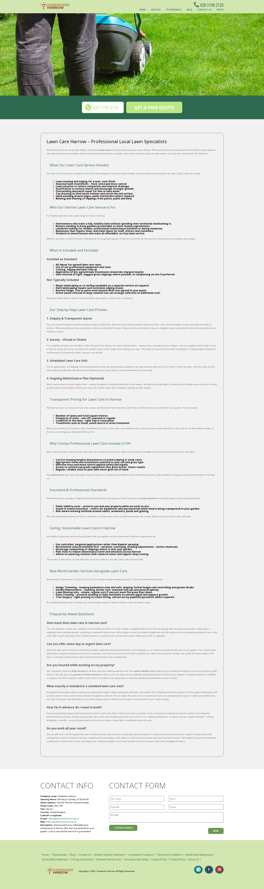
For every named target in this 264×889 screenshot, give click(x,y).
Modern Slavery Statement (109, 854)
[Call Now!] (211, 4)
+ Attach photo (123, 828)
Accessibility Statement (55, 859)
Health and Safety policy (199, 854)
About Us (193, 859)
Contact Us (204, 9)
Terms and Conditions (169, 854)
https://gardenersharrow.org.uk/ (61, 822)
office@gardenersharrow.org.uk (63, 818)
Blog (189, 9)
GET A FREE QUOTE (154, 107)
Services (156, 9)
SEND (216, 831)
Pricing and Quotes (82, 859)
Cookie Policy (159, 859)
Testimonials (174, 9)
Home (142, 9)
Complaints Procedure (141, 854)
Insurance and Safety (136, 859)
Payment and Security (108, 859)
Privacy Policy (177, 859)
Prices (220, 9)
